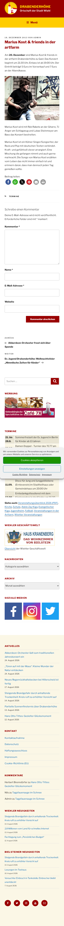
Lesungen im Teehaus (15, 869)
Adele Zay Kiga (29, 506)
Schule (17, 506)
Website (9, 301)
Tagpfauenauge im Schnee (27, 792)
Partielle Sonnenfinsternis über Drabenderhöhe (31, 706)
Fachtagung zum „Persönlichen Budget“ (24, 837)
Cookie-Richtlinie (19, 474)
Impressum (47, 474)
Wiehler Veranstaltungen (28, 514)
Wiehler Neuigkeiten (20, 810)
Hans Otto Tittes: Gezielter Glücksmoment (28, 716)
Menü (34, 22)
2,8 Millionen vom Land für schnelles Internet (27, 828)
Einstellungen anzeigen (32, 468)
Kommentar (12, 226)
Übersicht (10, 548)
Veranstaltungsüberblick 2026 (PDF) (38, 503)
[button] (8, 182)
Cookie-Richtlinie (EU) (17, 763)
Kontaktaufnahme (15, 738)
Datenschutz (34, 474)
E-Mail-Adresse (14, 285)
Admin (37, 37)
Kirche (8, 506)
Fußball (29, 510)
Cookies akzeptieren (32, 460)
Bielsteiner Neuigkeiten (22, 852)
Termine (14, 196)
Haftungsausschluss (16, 750)
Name (9, 269)
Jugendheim (17, 510)
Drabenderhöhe (35, 7)
